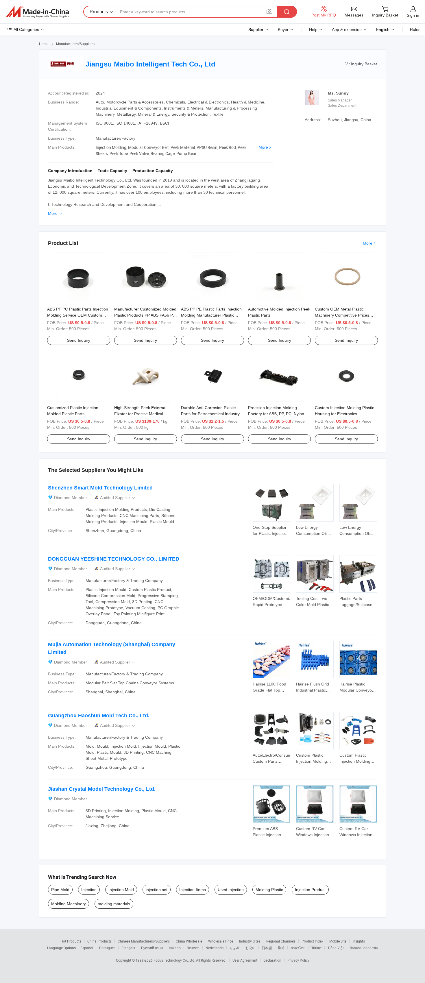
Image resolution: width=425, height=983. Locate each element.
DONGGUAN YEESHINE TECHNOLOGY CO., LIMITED (113, 559)
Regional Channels (280, 941)
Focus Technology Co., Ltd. (175, 960)
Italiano (175, 947)
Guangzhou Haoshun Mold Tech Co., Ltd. (98, 715)
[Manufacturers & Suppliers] (37, 12)
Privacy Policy (298, 960)
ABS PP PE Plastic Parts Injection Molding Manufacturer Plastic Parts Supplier (211, 315)
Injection (89, 889)
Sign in (413, 15)
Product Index (312, 941)
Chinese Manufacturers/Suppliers (144, 941)
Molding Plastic (269, 889)
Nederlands (214, 947)
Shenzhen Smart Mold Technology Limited (100, 488)
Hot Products (70, 941)
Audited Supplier (118, 497)
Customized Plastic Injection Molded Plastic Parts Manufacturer (72, 413)
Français (128, 947)
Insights (358, 941)
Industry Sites (249, 941)
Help (313, 29)
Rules (415, 29)
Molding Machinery (68, 903)
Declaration (272, 960)
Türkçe (316, 947)
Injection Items (192, 889)
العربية (234, 947)
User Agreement (244, 960)
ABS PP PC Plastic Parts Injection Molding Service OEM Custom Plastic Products (77, 315)
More (263, 147)
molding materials (114, 903)
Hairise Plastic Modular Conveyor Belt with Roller (356, 690)
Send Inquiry (78, 340)
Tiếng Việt (336, 947)
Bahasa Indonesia (364, 947)
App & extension (347, 29)
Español (86, 947)
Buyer (283, 29)
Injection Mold (121, 889)
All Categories (26, 29)
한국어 (250, 947)
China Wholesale (189, 941)
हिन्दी (281, 947)
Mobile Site (337, 941)
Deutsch (193, 947)
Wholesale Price (220, 941)
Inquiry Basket (361, 64)
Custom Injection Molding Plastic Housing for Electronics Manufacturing (344, 413)
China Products (99, 941)
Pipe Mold (60, 889)
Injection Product (310, 889)
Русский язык (152, 947)
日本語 (267, 947)
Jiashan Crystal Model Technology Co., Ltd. (102, 789)
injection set (156, 889)
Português (107, 947)
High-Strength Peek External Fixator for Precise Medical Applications (140, 413)
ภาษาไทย (298, 947)
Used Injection (231, 889)
